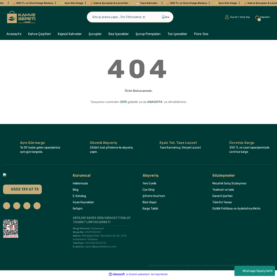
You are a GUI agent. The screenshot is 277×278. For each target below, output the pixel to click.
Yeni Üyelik (149, 183)
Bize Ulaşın (150, 202)
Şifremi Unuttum (154, 196)
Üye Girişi (149, 189)
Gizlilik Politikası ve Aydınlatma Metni (236, 208)
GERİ (123, 102)
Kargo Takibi (150, 208)
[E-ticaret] (138, 274)
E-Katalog (79, 196)
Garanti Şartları (222, 196)
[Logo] (21, 17)
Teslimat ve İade (223, 189)
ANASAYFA (154, 102)
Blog (75, 189)
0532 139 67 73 (25, 189)
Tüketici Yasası (222, 202)
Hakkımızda (80, 183)
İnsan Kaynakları (83, 202)
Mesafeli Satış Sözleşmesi (229, 183)
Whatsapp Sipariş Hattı (258, 271)
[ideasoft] (117, 274)
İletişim (78, 208)
